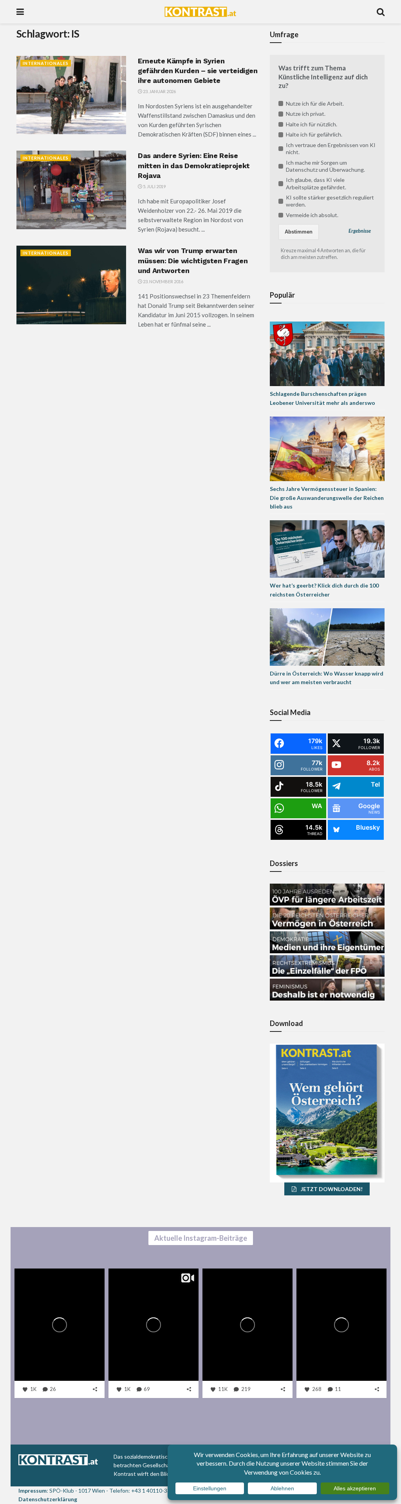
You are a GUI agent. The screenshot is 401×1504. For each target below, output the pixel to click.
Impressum (32, 1490)
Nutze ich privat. (305, 113)
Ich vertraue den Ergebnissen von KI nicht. (331, 148)
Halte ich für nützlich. (311, 124)
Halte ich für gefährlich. (314, 134)
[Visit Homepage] (200, 12)
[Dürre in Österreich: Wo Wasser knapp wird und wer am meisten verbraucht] (327, 636)
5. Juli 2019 (154, 186)
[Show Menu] (20, 11)
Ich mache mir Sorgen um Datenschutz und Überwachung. (325, 166)
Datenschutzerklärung (47, 1499)
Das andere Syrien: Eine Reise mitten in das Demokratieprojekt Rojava (194, 165)
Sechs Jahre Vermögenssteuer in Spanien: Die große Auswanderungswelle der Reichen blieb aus (327, 497)
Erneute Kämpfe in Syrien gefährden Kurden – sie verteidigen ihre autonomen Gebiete (198, 70)
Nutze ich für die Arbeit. (315, 103)
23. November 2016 (162, 281)
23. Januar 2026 (159, 91)
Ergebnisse (360, 231)
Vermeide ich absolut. (312, 215)
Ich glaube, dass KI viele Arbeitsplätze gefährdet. (316, 183)
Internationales (46, 63)
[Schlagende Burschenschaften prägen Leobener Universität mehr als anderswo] (327, 353)
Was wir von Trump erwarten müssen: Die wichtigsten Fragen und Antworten (192, 260)
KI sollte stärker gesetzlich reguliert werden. (330, 201)
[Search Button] (381, 11)
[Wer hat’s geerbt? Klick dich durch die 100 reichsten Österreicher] (327, 548)
